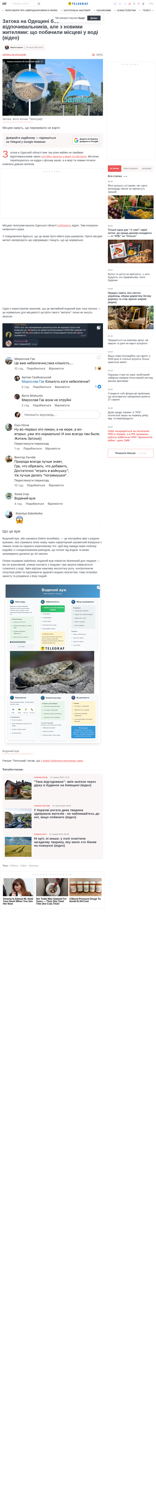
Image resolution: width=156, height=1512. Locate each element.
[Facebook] (115, 3)
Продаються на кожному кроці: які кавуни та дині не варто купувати (128, 342)
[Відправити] (39, 3)
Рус (151, 3)
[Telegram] (124, 3)
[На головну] (78, 3)
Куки (81, 18)
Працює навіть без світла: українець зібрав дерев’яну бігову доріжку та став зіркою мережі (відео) (129, 297)
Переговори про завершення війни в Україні (31, 10)
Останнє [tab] (114, 169)
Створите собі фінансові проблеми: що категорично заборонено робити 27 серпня (129, 396)
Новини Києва (41, 777)
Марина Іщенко (16, 47)
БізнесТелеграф (126, 10)
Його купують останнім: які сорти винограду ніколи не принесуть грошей (127, 188)
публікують (64, 225)
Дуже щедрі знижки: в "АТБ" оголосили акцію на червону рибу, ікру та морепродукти (128, 415)
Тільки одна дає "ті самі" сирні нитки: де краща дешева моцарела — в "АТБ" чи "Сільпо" (130, 233)
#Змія (23, 865)
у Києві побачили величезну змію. (62, 760)
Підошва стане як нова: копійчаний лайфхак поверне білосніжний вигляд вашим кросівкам (130, 377)
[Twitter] (134, 4)
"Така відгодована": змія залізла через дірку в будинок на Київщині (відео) (65, 783)
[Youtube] (129, 3)
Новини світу (40, 834)
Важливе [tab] (146, 169)
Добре (93, 18)
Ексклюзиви (104, 10)
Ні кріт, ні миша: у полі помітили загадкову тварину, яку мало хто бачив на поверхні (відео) (65, 842)
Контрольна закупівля (77, 10)
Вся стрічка (115, 176)
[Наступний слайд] (153, 10)
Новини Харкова (42, 806)
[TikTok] (143, 3)
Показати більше (125, 453)
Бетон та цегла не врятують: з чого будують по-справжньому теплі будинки (129, 277)
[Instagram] (138, 3)
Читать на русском (14, 54)
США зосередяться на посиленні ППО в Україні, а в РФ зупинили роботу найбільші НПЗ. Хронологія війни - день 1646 (130, 436)
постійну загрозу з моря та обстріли (63, 156)
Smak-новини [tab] (130, 169)
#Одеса (14, 865)
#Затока (33, 865)
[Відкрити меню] (4, 3)
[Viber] (119, 4)
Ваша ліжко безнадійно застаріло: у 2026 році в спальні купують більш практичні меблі (129, 359)
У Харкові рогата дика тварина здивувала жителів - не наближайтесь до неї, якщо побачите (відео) (66, 813)
